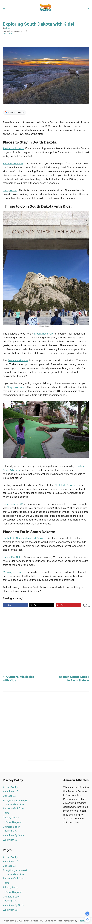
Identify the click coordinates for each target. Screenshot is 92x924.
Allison (7, 28)
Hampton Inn (10, 190)
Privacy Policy (11, 817)
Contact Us (9, 795)
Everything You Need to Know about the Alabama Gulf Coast (15, 804)
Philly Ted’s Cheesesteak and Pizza (23, 538)
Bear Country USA (13, 504)
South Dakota (8, 34)
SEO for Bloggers (12, 822)
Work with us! (10, 839)
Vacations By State (13, 835)
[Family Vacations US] (45, 8)
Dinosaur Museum (18, 360)
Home (6, 812)
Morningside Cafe (13, 572)
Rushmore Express (13, 148)
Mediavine (83, 920)
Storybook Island (15, 387)
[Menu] (4, 8)
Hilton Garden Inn (13, 163)
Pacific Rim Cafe (12, 557)
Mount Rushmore (44, 333)
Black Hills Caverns (65, 485)
